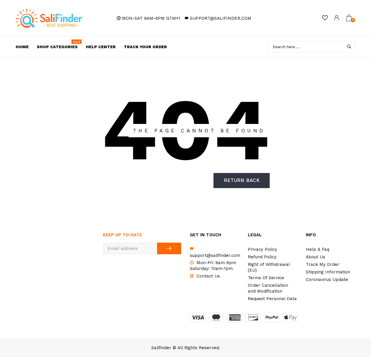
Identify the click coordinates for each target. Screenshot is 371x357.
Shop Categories (58, 44)
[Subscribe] (169, 248)
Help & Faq (317, 249)
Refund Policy (262, 256)
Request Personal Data (272, 298)
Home (22, 46)
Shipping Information (328, 272)
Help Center (101, 46)
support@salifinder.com (220, 18)
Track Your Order (145, 46)
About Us (315, 256)
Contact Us (208, 276)
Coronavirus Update (327, 279)
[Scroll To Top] (355, 332)
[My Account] (336, 18)
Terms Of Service (266, 277)
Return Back (242, 180)
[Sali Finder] (49, 18)
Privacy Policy (262, 249)
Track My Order (322, 264)
